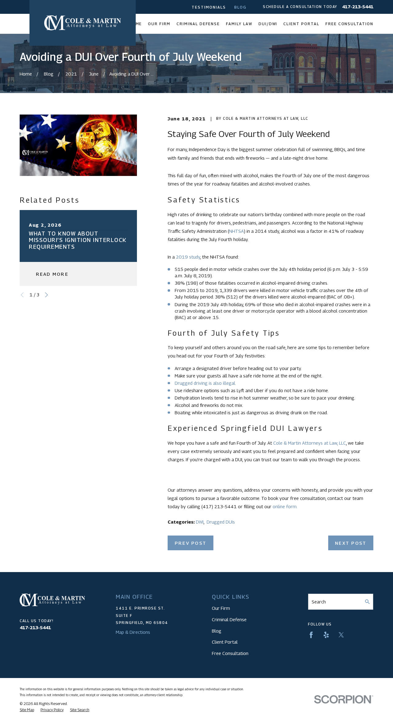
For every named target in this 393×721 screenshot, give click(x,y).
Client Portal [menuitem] (301, 23)
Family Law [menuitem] (239, 23)
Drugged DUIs (221, 521)
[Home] (82, 22)
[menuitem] (27, 710)
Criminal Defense (229, 619)
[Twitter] (341, 635)
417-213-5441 (357, 7)
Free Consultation (230, 653)
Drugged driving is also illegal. (205, 383)
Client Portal (225, 642)
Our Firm (221, 608)
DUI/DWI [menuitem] (268, 23)
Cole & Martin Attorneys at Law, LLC (309, 443)
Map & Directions (133, 632)
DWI (200, 521)
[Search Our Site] (367, 601)
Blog (240, 7)
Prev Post (190, 543)
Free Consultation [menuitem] (349, 23)
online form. (285, 506)
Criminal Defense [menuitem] (198, 23)
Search (319, 601)
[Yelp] (326, 635)
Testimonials (209, 7)
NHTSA (236, 231)
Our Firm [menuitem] (159, 23)
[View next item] (46, 295)
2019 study (188, 256)
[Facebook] (311, 635)
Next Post (350, 543)
